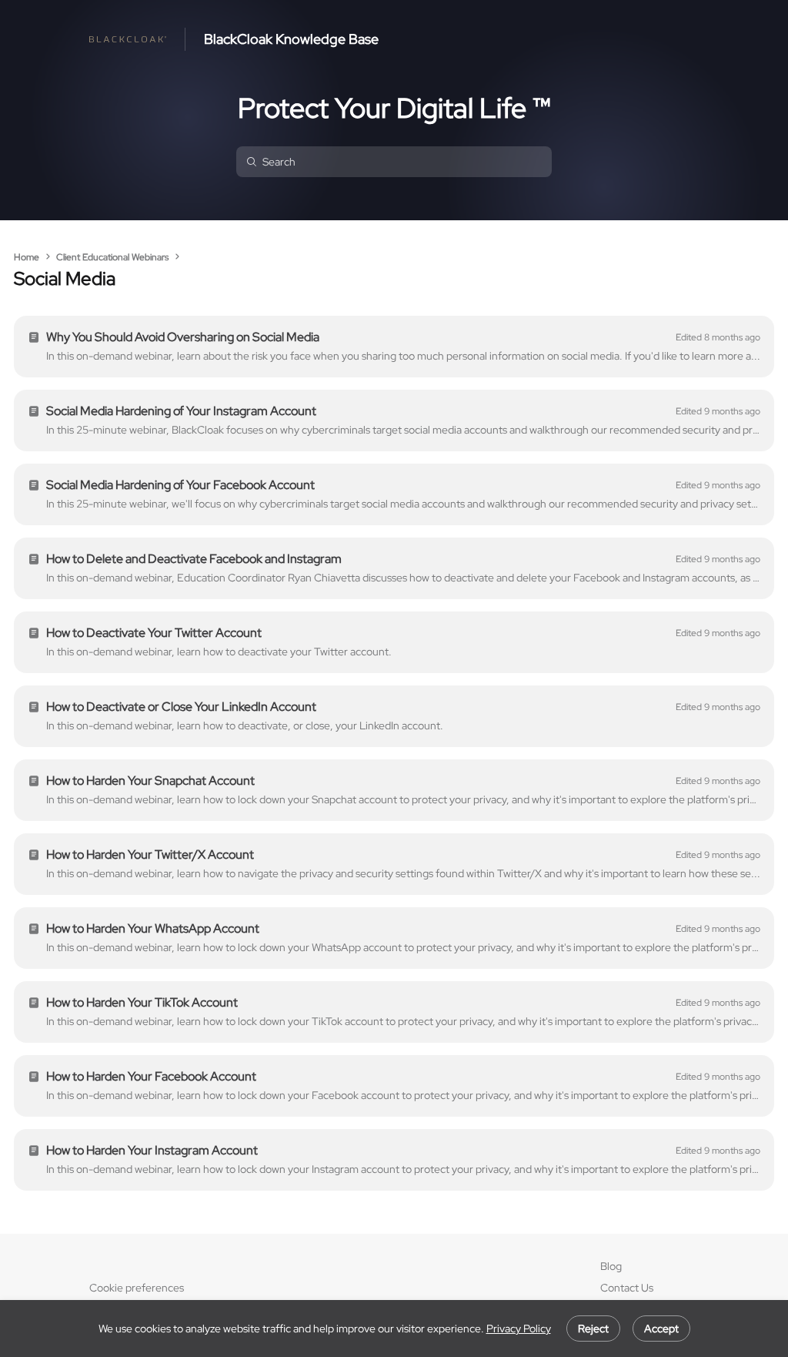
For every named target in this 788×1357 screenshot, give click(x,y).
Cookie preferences (136, 1288)
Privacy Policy (518, 1328)
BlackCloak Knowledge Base (291, 39)
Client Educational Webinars (112, 257)
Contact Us (626, 1288)
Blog (611, 1266)
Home (26, 257)
